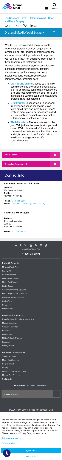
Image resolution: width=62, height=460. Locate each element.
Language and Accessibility (13, 297)
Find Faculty (7, 334)
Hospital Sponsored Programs (14, 371)
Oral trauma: (18, 102)
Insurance (6, 342)
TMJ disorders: (19, 122)
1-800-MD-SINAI (31, 253)
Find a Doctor (11, 154)
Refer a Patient (8, 364)
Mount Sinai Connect (10, 360)
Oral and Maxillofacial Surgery (24, 32)
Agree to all (31, 450)
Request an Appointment (16, 164)
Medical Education (9, 323)
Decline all (31, 456)
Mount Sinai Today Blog (31, 249)
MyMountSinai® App (10, 267)
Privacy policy (8, 443)
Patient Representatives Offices (14, 293)
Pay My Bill (6, 271)
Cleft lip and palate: (22, 83)
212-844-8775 (19, 231)
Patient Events (7, 308)
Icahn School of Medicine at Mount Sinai (18, 319)
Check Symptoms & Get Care (14, 290)
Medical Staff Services (11, 375)
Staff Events (7, 379)
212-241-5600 (19, 201)
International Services (10, 278)
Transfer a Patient (9, 356)
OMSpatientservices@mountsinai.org (28, 203)
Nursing (5, 367)
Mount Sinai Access (10, 282)
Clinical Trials (7, 301)
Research (6, 330)
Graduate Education (10, 327)
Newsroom (6, 305)
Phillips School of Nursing (12, 338)
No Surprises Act (9, 274)
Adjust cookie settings (12, 438)
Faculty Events (8, 346)
